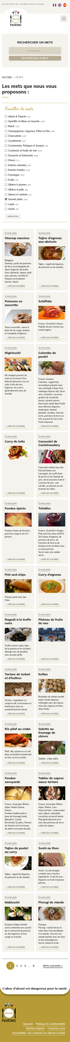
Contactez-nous (56, 1028)
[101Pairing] (15, 18)
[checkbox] (35, 116)
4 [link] (25, 965)
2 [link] (17, 965)
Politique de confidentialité (50, 1023)
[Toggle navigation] (63, 18)
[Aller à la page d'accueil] (9, 1012)
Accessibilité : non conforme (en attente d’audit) (38, 1032)
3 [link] (21, 965)
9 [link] (33, 965)
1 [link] (10, 965)
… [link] (29, 965)
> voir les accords (15, 286)
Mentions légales (35, 1028)
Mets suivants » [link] (53, 965)
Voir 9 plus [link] (12, 216)
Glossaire (28, 1023)
